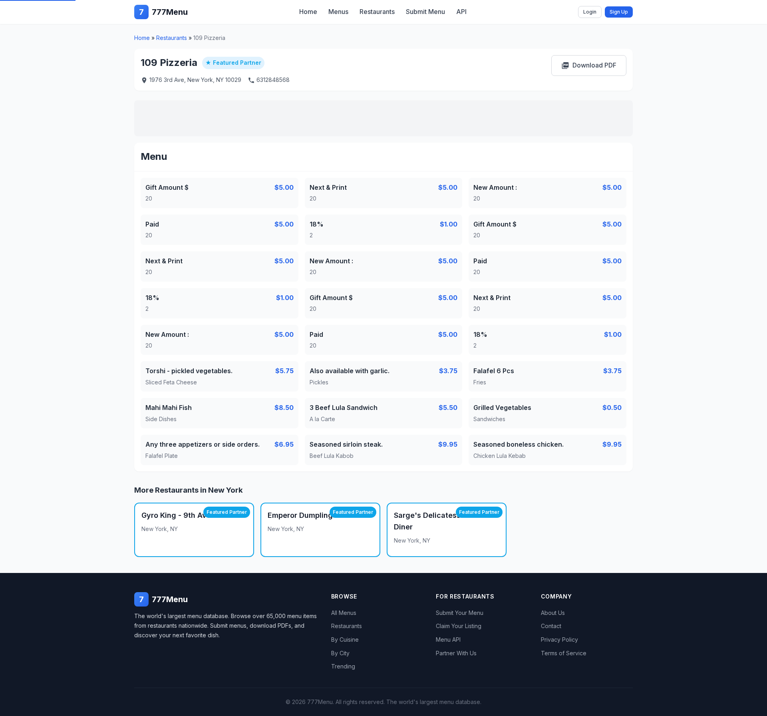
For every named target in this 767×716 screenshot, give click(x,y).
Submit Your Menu (459, 612)
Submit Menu (425, 12)
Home (308, 12)
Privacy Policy (559, 639)
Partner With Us (456, 653)
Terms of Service (563, 653)
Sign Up (619, 12)
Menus (338, 12)
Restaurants (377, 12)
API (461, 12)
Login (589, 12)
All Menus (343, 612)
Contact (551, 626)
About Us (553, 612)
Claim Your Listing (458, 626)
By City (340, 653)
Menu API (448, 639)
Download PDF (588, 65)
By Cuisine (345, 639)
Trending (343, 666)
